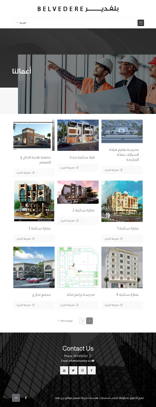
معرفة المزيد (111, 169)
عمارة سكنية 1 (128, 228)
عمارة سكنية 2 (83, 210)
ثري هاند (59, 397)
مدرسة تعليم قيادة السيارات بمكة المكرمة (124, 154)
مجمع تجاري (41, 294)
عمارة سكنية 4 (127, 294)
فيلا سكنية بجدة (82, 157)
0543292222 (81, 355)
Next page (66, 320)
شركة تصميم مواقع (76, 397)
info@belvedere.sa (80, 360)
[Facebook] (26, 397)
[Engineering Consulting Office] (78, 8)
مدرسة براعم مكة (81, 294)
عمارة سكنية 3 (39, 228)
